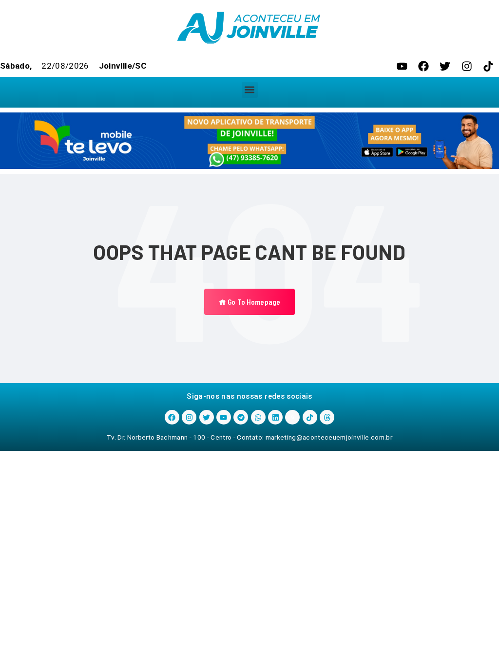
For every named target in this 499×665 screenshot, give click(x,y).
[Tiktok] (488, 66)
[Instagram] (467, 66)
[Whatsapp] (258, 417)
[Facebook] (423, 66)
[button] (250, 90)
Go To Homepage (253, 301)
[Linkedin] (275, 417)
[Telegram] (240, 417)
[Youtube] (402, 66)
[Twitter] (445, 66)
